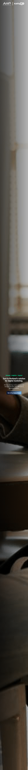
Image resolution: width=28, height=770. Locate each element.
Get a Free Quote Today (14, 393)
